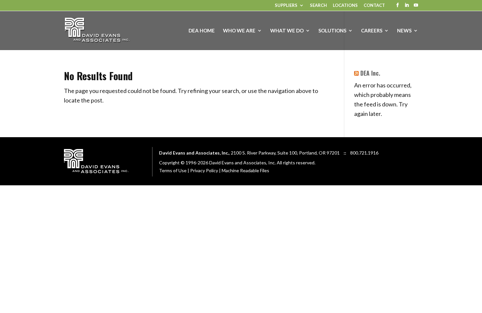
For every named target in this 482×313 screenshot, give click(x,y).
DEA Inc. (370, 73)
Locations (345, 5)
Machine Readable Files (245, 170)
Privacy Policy (204, 170)
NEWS (404, 30)
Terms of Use (173, 170)
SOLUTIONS (332, 30)
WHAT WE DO (287, 30)
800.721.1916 (364, 153)
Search (318, 5)
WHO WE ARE (239, 30)
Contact (374, 5)
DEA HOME (202, 30)
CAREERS (371, 30)
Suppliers (286, 5)
